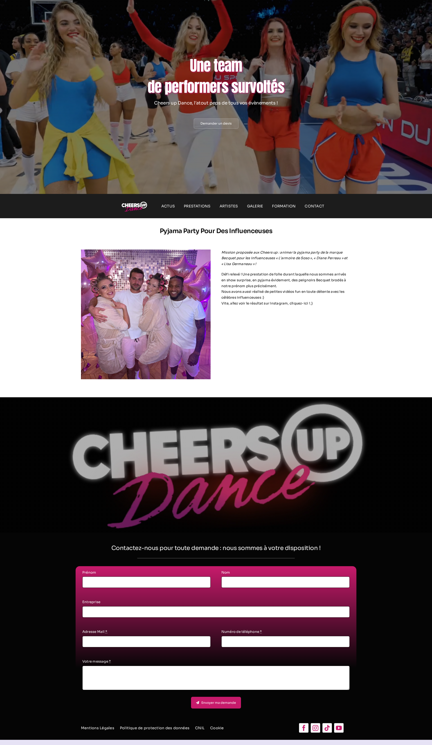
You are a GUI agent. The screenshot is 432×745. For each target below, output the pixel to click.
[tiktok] (327, 728)
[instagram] (315, 728)
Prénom (89, 572)
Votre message (96, 661)
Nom (225, 572)
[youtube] (339, 728)
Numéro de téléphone (241, 631)
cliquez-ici (299, 303)
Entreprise (91, 602)
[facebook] (303, 728)
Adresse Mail (94, 631)
